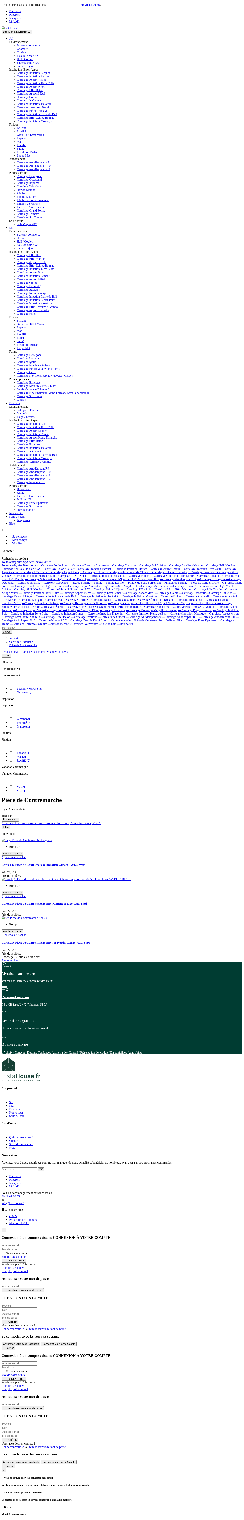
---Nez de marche (58, 623)
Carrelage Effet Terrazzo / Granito (37, 306)
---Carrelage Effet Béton (33, 572)
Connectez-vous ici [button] (13, 1328)
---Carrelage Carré (119, 603)
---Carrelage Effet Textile (206, 589)
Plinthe (21, 193)
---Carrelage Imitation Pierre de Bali (33, 575)
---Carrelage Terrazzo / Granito (28, 623)
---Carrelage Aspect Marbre (222, 613)
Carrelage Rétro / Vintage (32, 110)
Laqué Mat (23, 155)
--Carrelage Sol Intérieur (53, 565)
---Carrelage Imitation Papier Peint (97, 596)
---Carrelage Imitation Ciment (66, 613)
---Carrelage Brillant (138, 575)
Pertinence (10, 819)
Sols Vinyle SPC (27, 224)
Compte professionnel (15, 1271)
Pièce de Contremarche (31, 207)
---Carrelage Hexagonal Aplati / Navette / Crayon (160, 603)
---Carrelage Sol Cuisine (151, 565)
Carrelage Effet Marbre (31, 258)
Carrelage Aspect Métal (31, 93)
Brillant (21, 128)
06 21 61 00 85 (90, 4)
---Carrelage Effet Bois (137, 589)
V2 (21, 786)
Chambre (22, 48)
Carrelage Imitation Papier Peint (36, 300)
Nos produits (31, 565)
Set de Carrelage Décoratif (33, 389)
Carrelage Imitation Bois (31, 423)
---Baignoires (125, 623)
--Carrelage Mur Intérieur (154, 586)
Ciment (23, 718)
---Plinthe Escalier (113, 582)
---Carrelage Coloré (92, 572)
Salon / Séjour (25, 66)
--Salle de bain (107, 623)
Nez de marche (26, 509)
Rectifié (21, 145)
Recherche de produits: (15, 558)
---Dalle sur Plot (172, 620)
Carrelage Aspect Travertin (33, 310)
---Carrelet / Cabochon (54, 582)
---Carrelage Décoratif (192, 593)
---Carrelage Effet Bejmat (70, 575)
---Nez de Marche (79, 582)
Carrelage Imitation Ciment (33, 275)
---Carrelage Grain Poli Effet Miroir (172, 575)
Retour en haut (12, 960)
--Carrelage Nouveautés (84, 623)
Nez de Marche (26, 189)
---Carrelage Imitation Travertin (168, 572)
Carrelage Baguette (28, 382)
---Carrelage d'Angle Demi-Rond (87, 620)
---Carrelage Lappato (29, 599)
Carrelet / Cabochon (29, 186)
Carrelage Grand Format (31, 210)
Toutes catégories (12, 565)
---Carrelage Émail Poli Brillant (67, 579)
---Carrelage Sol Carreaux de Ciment (126, 572)
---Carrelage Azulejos (219, 593)
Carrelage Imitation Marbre (33, 76)
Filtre (6, 827)
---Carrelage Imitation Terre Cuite (201, 568)
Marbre (23, 726)
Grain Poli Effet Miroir (30, 134)
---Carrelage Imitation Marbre (129, 568)
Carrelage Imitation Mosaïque (34, 121)
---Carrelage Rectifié (75, 599)
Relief (20, 337)
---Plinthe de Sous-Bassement (143, 582)
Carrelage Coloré (27, 97)
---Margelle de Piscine (164, 610)
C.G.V (13, 1216)
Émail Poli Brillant (28, 152)
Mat (19, 141)
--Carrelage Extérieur (112, 610)
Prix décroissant (47, 823)
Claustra (22, 399)
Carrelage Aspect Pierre (31, 86)
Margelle (22, 413)
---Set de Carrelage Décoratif (47, 606)
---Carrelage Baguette (204, 603)
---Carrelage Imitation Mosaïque (106, 575)
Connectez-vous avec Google (59, 1343)
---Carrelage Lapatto (206, 575)
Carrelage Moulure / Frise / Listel (37, 386)
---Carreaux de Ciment (111, 617)
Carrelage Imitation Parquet (33, 73)
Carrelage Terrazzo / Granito (34, 107)
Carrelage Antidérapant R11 (33, 169)
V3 (21, 790)
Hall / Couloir (25, 59)
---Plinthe (96, 582)
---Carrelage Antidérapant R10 (141, 579)
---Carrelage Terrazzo (201, 572)
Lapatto (21, 138)
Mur (11, 1105)
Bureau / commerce (28, 45)
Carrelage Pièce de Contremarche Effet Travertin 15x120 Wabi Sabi (46, 942)
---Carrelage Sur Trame (50, 586)
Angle (20, 492)
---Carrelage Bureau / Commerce (89, 565)
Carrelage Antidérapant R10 (34, 165)
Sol (11, 1102)
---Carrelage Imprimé (27, 582)
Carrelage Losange (28, 358)
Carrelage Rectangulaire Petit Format (39, 368)
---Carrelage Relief (100, 599)
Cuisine (21, 52)
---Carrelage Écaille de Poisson (40, 603)
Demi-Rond (24, 489)
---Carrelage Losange (215, 599)
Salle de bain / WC (28, 62)
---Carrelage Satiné (36, 579)
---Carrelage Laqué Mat (79, 586)
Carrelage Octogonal (29, 179)
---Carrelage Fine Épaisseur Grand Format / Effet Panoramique (103, 606)
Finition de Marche (28, 203)
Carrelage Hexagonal (29, 176)
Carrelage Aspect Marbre (32, 430)
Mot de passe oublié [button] (14, 1256)
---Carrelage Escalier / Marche (184, 565)
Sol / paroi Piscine (28, 410)
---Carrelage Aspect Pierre (75, 593)
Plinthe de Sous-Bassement (33, 200)
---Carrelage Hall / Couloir (219, 565)
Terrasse (24, 692)
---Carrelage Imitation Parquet (93, 568)
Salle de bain (17, 1116)
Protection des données (23, 1219)
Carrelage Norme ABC (31, 482)
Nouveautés (16, 1112)
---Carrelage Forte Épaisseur (200, 620)
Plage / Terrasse (26, 417)
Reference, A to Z (68, 823)
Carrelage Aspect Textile (31, 79)
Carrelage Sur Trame (29, 217)
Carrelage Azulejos (28, 289)
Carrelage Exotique (28, 444)
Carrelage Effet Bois (29, 255)
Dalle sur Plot (25, 499)
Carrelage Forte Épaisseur (32, 503)
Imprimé (24, 722)
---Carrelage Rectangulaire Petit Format (83, 603)
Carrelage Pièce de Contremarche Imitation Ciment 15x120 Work (44, 864)
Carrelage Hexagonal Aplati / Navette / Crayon (45, 375)
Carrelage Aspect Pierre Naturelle (37, 437)
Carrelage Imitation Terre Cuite (35, 83)
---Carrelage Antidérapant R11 (178, 579)
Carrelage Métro (26, 361)
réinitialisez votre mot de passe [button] (47, 1328)
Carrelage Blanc (26, 313)
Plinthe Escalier (26, 196)
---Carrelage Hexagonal (211, 579)
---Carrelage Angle (119, 620)
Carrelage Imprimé (28, 183)
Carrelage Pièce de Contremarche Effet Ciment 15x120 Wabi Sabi (44, 903)
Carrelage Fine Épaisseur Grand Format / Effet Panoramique (53, 392)
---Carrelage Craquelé (196, 596)
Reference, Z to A (90, 823)
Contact (13, 1140)
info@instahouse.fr (13, 1203)
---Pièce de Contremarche (203, 582)
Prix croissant (28, 823)
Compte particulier (13, 1267)
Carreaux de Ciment (29, 100)
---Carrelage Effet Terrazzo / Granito (192, 606)
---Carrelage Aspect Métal (63, 572)
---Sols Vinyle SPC (126, 586)
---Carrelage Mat (230, 575)
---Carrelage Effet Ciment (107, 593)
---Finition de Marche (174, 582)
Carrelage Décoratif (28, 286)
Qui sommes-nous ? (21, 1137)
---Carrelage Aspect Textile (164, 568)
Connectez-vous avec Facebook (21, 1343)
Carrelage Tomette (28, 214)
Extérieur (14, 1109)
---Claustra (69, 610)
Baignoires (23, 520)
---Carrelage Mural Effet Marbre (171, 589)
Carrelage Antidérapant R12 (34, 478)
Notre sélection (11, 823)
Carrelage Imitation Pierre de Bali (37, 114)
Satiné (20, 148)
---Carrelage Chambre (122, 565)
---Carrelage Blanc (88, 610)
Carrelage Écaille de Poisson (34, 365)
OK (6, 655)
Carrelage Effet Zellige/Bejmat (35, 117)
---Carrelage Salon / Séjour (58, 568)
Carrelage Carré (26, 372)
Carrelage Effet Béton (30, 90)
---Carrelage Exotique (84, 617)
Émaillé (21, 131)
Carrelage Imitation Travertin (34, 103)
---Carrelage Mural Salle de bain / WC (67, 589)
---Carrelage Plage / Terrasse (195, 610)
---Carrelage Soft (104, 586)
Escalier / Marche (27, 55)
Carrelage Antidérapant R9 (33, 162)
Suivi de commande (21, 1144)
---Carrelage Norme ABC (51, 620)
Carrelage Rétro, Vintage (32, 293)
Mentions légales (19, 1223)
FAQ (12, 1147)
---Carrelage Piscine (138, 610)
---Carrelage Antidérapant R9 (104, 579)
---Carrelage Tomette (23, 586)
